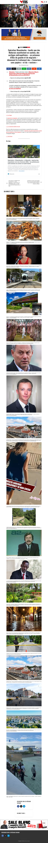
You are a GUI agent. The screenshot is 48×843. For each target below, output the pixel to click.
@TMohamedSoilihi (13, 75)
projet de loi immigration (12, 118)
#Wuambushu (12, 72)
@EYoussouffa (32, 73)
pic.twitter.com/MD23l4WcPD (23, 75)
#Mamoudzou (31, 72)
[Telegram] (24, 806)
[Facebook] (18, 806)
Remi (20, 65)
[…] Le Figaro (9, 115)
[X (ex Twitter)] (21, 806)
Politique (21, 47)
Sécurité (25, 47)
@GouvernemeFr (12, 73)
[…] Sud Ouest (9, 136)
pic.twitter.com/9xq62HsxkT (15, 88)
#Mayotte (36, 72)
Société (28, 47)
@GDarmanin (19, 73)
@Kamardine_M (25, 73)
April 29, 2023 (28, 78)
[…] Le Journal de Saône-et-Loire (13, 126)
